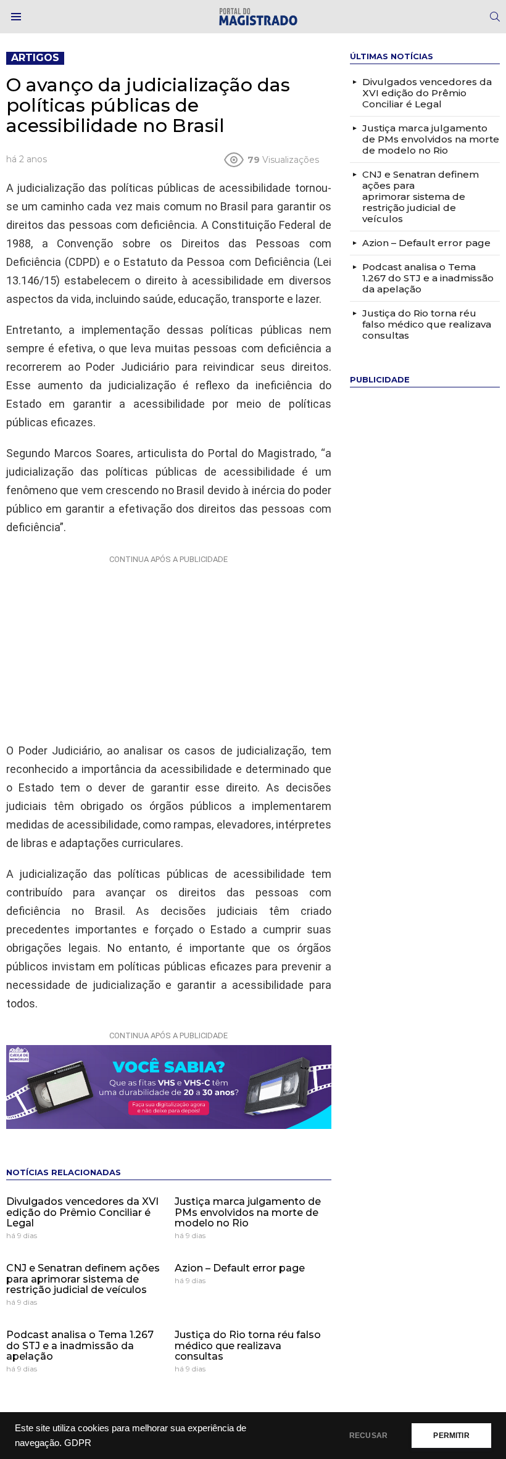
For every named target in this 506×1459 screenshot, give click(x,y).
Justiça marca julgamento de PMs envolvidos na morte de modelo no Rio (248, 1212)
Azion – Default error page (240, 1268)
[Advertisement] (168, 646)
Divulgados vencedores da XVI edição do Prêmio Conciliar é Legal (82, 1212)
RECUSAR (368, 1435)
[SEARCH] (495, 17)
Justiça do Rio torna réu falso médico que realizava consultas (248, 1345)
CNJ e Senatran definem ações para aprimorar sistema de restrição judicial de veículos (83, 1279)
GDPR (77, 1443)
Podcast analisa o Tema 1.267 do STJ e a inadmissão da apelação (80, 1345)
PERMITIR (451, 1435)
